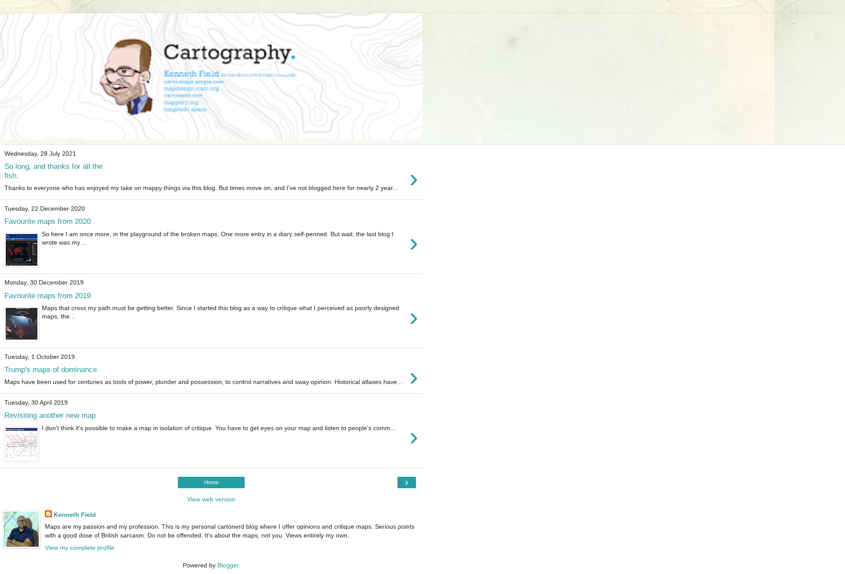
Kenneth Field (75, 514)
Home (211, 482)
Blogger (228, 565)
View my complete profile (79, 547)
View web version (211, 499)
